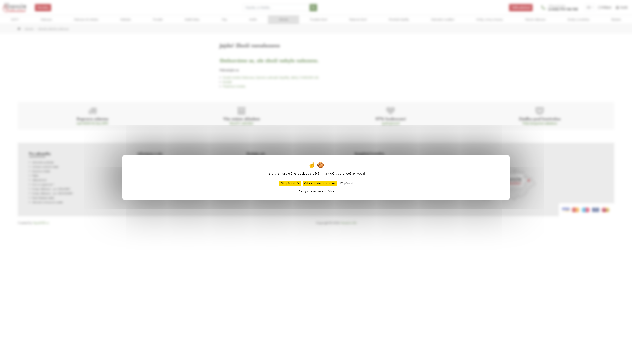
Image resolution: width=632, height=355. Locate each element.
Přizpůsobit (346, 183)
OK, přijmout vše (290, 183)
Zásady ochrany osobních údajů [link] (316, 191)
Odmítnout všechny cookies (319, 183)
